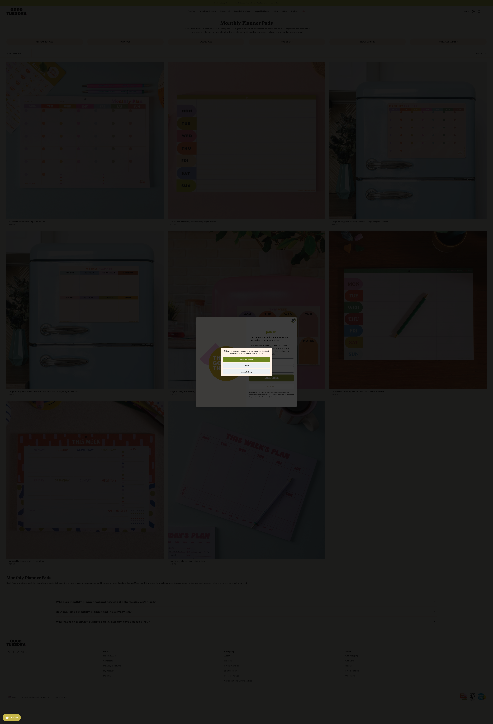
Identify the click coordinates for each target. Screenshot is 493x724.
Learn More (258, 353)
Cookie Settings (247, 372)
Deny (246, 366)
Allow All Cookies (246, 359)
